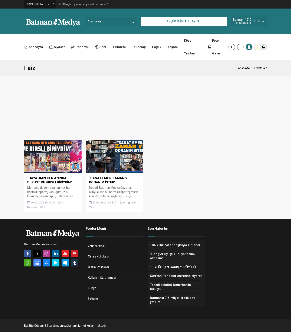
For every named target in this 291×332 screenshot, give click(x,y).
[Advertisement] (145, 108)
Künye (92, 288)
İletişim (93, 298)
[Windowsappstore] (65, 262)
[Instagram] (46, 253)
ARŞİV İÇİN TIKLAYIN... (183, 21)
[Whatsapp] (27, 262)
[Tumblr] (74, 262)
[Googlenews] (37, 262)
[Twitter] (37, 253)
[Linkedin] (55, 253)
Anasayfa (244, 68)
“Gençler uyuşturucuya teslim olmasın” (85, 4)
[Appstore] (46, 262)
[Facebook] (27, 253)
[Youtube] (65, 253)
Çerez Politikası (98, 256)
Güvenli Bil (41, 325)
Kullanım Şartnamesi (102, 277)
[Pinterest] (74, 253)
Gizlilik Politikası (98, 267)
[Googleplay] (55, 262)
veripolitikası (96, 246)
